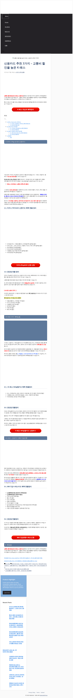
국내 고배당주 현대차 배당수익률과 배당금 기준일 (16, 642)
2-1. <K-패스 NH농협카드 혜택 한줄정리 (19, 128)
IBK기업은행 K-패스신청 (25, 537)
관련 (11, 137)
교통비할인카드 (14, 565)
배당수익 (7, 31)
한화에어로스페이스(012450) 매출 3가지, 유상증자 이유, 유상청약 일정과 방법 (16, 667)
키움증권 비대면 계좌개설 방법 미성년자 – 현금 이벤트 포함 (16, 658)
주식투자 (7, 27)
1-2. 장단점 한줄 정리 (14, 125)
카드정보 (7, 564)
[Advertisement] (25, 84)
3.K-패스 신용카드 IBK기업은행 (14, 131)
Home (6, 22)
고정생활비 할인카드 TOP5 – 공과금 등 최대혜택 (18, 571)
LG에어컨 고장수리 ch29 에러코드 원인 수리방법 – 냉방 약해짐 (16, 676)
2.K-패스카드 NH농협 (12, 126)
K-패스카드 (35, 564)
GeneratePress (43, 695)
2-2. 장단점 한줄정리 (14, 129)
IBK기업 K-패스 (16, 564)
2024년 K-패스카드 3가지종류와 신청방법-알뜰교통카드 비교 (20, 561)
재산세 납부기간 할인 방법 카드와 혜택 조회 (17, 569)
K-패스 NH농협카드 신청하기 (25, 431)
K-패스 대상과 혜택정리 (25, 109)
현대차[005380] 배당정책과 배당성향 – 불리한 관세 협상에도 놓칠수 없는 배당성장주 (16, 634)
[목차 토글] (5, 119)
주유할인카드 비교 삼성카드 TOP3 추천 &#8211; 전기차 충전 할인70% (23, 558)
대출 (6, 45)
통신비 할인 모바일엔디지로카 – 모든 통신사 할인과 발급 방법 (16, 616)
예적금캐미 (8, 36)
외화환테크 (8, 41)
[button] (3, 51)
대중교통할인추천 (23, 565)
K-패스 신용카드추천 (26, 564)
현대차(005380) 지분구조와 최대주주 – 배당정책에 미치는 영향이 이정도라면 (16, 625)
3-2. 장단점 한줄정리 (14, 134)
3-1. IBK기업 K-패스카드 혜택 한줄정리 (18, 132)
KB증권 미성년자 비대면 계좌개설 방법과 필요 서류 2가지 (16, 684)
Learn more (7, 592)
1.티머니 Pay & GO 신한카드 (14, 122)
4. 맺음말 (9, 136)
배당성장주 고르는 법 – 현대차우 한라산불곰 (10, 651)
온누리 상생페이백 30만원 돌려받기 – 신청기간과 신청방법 (16, 608)
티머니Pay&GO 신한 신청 (26, 265)
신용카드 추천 (32, 565)
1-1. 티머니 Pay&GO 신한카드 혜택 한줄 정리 (20, 123)
